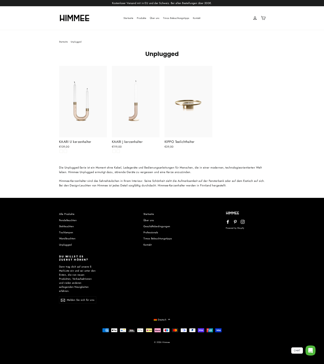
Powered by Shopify (235, 228)
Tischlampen (66, 232)
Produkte (141, 18)
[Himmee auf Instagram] (243, 221)
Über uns (154, 18)
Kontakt (196, 18)
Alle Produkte (67, 214)
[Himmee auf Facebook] (228, 221)
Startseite (128, 18)
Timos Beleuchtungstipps (176, 18)
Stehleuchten (66, 226)
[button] (162, 319)
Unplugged (65, 245)
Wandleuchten (67, 238)
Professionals (150, 232)
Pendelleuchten (68, 220)
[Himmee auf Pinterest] (235, 221)
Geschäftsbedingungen (156, 226)
